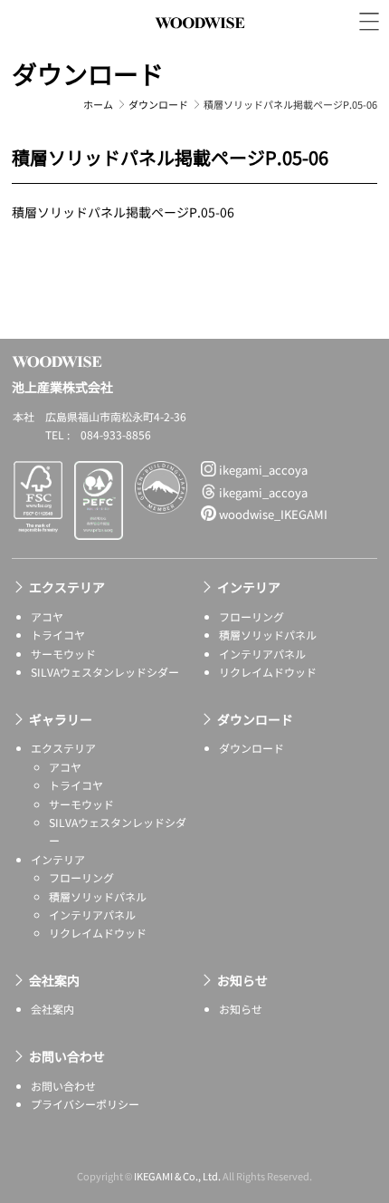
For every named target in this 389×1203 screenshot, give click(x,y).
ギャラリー (60, 719)
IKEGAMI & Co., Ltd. (177, 1176)
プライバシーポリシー (85, 1104)
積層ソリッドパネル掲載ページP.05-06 (123, 212)
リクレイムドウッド (268, 671)
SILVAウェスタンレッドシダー (105, 671)
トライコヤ (58, 634)
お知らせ (242, 980)
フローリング (251, 616)
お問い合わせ (67, 1056)
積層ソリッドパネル (268, 634)
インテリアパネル (262, 653)
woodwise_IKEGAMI (271, 514)
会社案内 (54, 980)
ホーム (98, 104)
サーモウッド (63, 653)
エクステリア (67, 587)
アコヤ (47, 616)
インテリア (248, 587)
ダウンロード (88, 73)
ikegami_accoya (262, 469)
